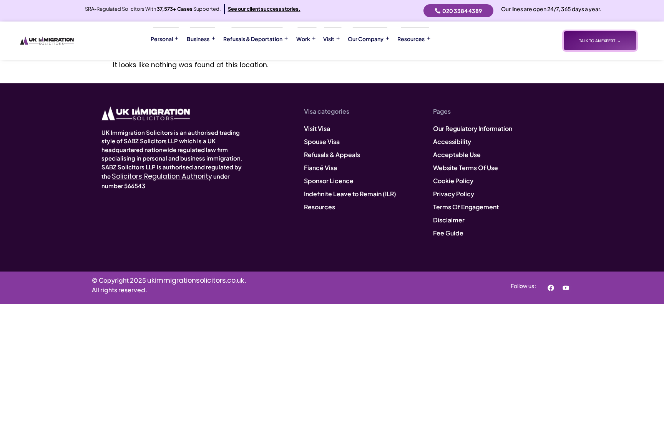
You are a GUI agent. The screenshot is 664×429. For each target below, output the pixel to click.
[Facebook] (550, 287)
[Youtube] (565, 287)
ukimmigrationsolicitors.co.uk (195, 280)
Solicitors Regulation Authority (162, 176)
